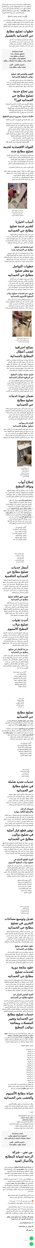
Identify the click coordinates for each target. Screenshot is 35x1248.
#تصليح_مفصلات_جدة (17, 54)
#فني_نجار (8, 1138)
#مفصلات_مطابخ (9, 61)
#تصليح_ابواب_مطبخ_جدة (17, 58)
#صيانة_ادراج (16, 1138)
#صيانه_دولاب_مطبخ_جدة (23, 61)
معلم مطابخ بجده (25, 10)
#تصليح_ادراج (22, 1136)
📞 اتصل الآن (29, 1230)
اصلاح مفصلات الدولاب (26, 1117)
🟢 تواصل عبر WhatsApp (26, 1226)
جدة (18, 1039)
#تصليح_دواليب (13, 1136)
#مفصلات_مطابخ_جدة (17, 56)
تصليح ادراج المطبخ (28, 1119)
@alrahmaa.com (17, 51)
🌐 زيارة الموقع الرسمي (26, 1222)
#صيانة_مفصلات (25, 1138)
